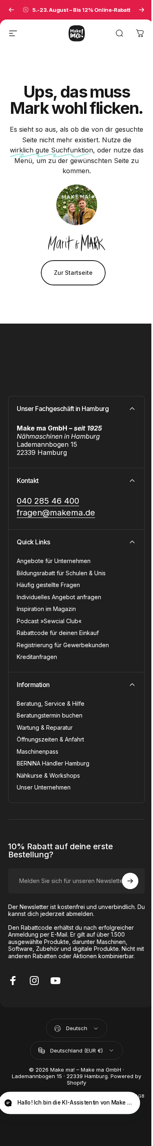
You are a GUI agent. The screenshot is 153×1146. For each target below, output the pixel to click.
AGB (139, 1096)
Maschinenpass (37, 751)
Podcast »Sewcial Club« (49, 621)
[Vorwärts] (142, 10)
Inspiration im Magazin (46, 608)
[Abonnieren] (130, 881)
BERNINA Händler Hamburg (53, 763)
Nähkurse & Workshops (48, 775)
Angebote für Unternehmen (54, 560)
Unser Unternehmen (44, 787)
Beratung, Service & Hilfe (50, 703)
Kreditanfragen (37, 656)
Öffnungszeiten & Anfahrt (50, 739)
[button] (69, 1103)
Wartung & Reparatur (45, 727)
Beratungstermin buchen (49, 715)
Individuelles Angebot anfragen (59, 597)
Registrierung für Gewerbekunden (63, 644)
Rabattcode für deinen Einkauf (58, 632)
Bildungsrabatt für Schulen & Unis (61, 573)
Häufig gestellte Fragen (48, 584)
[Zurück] (11, 10)
